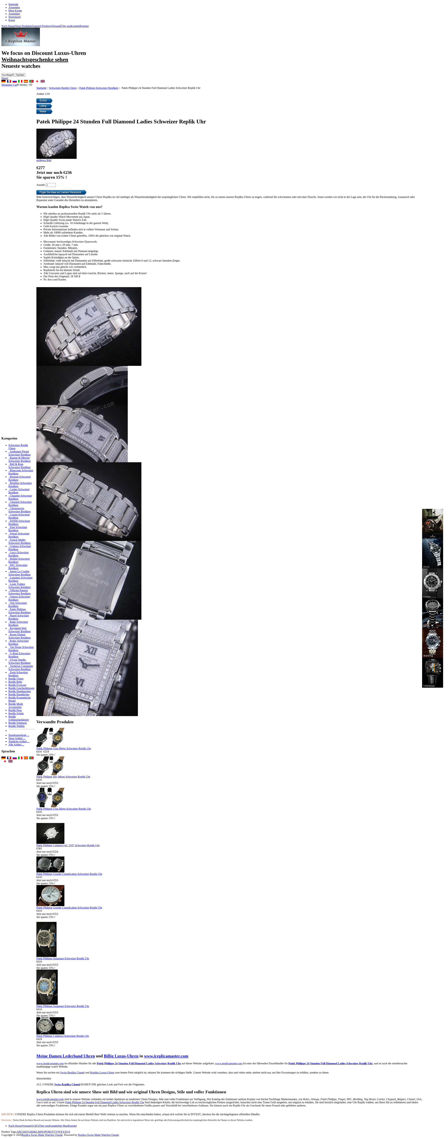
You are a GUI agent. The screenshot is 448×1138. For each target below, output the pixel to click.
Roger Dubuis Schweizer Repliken (19, 636)
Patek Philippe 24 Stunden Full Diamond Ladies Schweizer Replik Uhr (139, 1063)
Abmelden (14, 7)
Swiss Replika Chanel (72, 1072)
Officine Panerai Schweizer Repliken (19, 592)
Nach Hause (8, 26)
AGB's (35, 1125)
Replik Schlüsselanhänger (18, 718)
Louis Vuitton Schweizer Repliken (19, 585)
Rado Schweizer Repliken (18, 623)
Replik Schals (16, 713)
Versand (56, 26)
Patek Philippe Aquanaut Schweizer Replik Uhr (62, 958)
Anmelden (14, 13)
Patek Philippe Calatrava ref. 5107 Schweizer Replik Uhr (68, 845)
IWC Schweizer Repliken (17, 567)
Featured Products (42, 26)
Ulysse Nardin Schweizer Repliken (19, 661)
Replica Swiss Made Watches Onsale (42, 1134)
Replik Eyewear (17, 684)
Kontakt (75, 26)
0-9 (68, 1131)
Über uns (66, 26)
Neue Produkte (23, 26)
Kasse (11, 20)
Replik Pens (15, 710)
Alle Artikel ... (16, 744)
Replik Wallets (16, 725)
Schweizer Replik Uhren (62, 87)
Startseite (13, 4)
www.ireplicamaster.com (166, 1056)
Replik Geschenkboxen (21, 688)
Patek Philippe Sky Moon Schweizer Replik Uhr (63, 776)
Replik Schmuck (17, 722)
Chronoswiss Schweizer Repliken (19, 510)
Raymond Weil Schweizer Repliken (19, 630)
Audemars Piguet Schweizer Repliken (19, 453)
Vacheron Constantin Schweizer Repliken (20, 668)
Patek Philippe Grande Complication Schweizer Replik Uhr (69, 873)
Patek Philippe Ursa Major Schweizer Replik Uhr (63, 748)
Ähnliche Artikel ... (19, 741)
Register (84, 26)
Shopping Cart (9, 84)
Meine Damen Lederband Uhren (65, 1056)
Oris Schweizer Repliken (17, 604)
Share (4, 78)
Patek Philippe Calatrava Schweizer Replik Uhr (62, 1035)
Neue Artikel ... (16, 738)
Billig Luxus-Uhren (121, 1056)
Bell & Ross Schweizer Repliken (19, 466)
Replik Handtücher (18, 694)
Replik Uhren (15, 678)
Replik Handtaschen (19, 691)
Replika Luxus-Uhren (102, 1072)
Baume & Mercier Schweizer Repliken (19, 459)
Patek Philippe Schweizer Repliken (98, 87)
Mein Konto (15, 10)
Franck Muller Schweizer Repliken (19, 541)
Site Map (63, 1125)
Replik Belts (15, 681)
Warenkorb (14, 16)
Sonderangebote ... (18, 735)
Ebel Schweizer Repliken (17, 529)
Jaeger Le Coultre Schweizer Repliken (19, 573)
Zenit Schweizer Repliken (18, 674)
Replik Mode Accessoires (15, 705)
